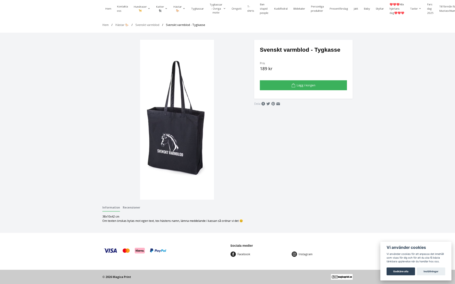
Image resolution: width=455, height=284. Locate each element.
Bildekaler (299, 8)
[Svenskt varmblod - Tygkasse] (177, 120)
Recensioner (131, 207)
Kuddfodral (281, 8)
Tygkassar (197, 8)
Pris (262, 63)
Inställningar (431, 271)
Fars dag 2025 (430, 8)
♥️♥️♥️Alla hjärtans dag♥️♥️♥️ (397, 8)
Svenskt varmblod (147, 25)
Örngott (237, 8)
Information (111, 207)
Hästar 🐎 (122, 25)
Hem (108, 8)
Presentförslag (339, 8)
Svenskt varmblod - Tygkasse (185, 25)
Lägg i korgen (306, 85)
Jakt (356, 8)
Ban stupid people (264, 8)
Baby (367, 8)
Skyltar (380, 8)
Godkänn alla (400, 271)
